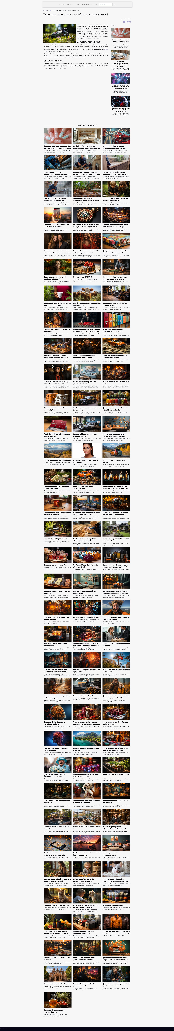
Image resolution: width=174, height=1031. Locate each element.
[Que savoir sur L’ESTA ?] (87, 267)
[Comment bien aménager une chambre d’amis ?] (87, 424)
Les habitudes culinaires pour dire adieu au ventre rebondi (57, 880)
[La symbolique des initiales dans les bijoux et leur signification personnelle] (87, 214)
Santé (77, 4)
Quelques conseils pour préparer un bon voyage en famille (115, 697)
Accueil (45, 10)
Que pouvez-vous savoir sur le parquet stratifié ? (114, 304)
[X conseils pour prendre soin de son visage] (87, 450)
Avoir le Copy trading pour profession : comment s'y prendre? (84, 960)
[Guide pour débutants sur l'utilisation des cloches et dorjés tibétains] (87, 188)
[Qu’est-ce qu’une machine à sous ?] (87, 607)
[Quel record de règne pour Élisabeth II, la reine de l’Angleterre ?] (58, 764)
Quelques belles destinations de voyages (86, 749)
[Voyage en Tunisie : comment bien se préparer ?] (116, 660)
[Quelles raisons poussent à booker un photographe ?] (87, 345)
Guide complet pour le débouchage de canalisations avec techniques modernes (57, 174)
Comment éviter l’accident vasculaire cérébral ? (54, 723)
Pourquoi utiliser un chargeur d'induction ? (55, 644)
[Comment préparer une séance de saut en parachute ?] (116, 607)
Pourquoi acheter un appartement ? (86, 828)
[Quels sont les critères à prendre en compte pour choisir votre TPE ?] (87, 319)
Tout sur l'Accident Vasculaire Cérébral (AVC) (56, 749)
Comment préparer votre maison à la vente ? (115, 540)
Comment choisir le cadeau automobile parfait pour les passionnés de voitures (113, 148)
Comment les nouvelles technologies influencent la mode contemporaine (120, 86)
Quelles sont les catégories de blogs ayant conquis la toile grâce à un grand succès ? (116, 960)
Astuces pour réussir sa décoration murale (112, 854)
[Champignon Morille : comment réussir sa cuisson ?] (58, 476)
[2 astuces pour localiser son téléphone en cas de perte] (58, 843)
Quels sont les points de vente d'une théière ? (85, 566)
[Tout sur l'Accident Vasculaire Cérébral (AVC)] (58, 738)
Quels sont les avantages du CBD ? (115, 775)
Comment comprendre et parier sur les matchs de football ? (115, 513)
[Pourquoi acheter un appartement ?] (87, 817)
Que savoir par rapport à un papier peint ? (84, 592)
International (70, 4)
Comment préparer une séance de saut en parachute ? (116, 618)
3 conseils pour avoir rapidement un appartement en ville (86, 513)
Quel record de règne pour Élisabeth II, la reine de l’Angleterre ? (54, 776)
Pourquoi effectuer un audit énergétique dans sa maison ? (56, 356)
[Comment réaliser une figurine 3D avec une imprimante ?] (87, 790)
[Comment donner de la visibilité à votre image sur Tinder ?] (87, 241)
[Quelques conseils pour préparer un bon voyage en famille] (116, 686)
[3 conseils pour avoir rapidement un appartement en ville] (87, 502)
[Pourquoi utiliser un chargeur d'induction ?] (58, 633)
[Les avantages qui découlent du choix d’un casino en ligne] (116, 738)
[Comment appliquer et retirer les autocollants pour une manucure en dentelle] (120, 33)
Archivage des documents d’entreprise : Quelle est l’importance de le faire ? (112, 331)
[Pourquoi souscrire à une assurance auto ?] (87, 476)
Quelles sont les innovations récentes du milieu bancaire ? (55, 671)
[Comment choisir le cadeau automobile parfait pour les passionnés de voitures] (116, 136)
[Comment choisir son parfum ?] (58, 555)
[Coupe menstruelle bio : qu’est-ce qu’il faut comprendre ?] (58, 293)
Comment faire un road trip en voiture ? (114, 461)
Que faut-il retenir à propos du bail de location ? (56, 618)
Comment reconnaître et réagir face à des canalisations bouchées (87, 173)
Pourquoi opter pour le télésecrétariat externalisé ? (114, 828)
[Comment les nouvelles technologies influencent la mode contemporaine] (120, 78)
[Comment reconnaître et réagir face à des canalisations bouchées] (87, 162)
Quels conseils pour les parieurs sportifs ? (57, 802)
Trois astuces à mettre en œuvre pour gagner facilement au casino (86, 723)
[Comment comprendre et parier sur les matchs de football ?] (116, 502)
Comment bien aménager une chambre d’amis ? (85, 435)
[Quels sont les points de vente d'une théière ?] (87, 555)
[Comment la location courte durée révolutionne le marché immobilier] (58, 214)
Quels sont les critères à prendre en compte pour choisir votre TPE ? (86, 331)
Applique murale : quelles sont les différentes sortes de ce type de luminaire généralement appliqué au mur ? (115, 489)
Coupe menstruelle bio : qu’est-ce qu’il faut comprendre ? (57, 304)
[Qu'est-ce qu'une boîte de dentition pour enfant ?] (87, 869)
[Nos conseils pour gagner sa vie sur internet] (116, 790)
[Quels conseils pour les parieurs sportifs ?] (58, 790)
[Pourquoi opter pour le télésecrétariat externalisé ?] (116, 817)
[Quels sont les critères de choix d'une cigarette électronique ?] (116, 555)
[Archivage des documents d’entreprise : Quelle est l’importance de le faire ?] (116, 319)
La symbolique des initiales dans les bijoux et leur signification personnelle (86, 227)
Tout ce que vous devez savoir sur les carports (86, 409)
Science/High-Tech (86, 4)
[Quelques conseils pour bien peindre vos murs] (87, 372)
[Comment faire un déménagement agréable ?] (116, 633)
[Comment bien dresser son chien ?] (58, 895)
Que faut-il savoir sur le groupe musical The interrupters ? (56, 383)
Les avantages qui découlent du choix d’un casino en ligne (115, 749)
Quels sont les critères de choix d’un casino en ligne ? (86, 775)
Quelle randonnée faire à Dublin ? (57, 460)
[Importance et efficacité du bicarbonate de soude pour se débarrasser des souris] (116, 869)
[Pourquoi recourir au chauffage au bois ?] (116, 372)
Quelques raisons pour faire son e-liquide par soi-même (115, 409)
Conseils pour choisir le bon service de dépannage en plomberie (55, 200)
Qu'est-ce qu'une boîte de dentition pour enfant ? (83, 880)
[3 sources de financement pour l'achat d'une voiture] (116, 345)
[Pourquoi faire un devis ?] (87, 686)
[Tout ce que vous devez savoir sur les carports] (87, 398)
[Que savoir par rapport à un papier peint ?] (87, 581)
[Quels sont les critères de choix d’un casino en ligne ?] (87, 764)
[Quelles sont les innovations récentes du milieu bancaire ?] (58, 660)
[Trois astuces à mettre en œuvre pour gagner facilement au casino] (87, 712)
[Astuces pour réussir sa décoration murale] (116, 843)
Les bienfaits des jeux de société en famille (57, 330)
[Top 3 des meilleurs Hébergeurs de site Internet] (58, 424)
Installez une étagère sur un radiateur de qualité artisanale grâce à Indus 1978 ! (114, 174)
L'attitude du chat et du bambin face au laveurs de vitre (85, 906)
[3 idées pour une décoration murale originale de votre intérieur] (116, 424)
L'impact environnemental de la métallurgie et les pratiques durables (115, 227)
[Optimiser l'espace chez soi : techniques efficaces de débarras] (87, 136)
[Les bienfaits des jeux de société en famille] (58, 319)
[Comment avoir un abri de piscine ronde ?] (58, 817)
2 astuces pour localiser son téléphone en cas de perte (55, 854)
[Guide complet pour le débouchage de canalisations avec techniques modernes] (58, 162)
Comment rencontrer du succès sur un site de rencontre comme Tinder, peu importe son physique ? (56, 254)
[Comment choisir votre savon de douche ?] (58, 581)
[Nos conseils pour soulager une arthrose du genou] (58, 686)
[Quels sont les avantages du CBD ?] (116, 764)
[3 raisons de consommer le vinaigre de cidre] (58, 1000)
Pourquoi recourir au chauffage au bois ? (116, 383)
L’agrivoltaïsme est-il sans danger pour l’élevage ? (87, 304)
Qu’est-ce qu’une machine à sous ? (87, 617)
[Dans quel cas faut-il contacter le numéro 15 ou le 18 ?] (58, 502)
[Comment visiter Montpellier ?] (58, 974)
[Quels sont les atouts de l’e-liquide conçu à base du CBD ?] (58, 921)
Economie (61, 4)
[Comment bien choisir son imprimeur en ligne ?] (87, 921)
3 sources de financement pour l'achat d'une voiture (114, 356)
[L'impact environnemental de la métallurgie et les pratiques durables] (116, 214)
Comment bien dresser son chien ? (57, 905)
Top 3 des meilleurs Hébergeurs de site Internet (57, 435)
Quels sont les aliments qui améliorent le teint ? (55, 278)
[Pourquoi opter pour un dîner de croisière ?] (58, 947)
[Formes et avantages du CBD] (58, 529)
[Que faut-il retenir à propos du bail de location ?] (58, 607)
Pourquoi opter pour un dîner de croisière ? (57, 959)
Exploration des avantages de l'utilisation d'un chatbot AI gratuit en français (120, 109)
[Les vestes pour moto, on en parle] (116, 921)
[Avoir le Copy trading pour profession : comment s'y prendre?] (87, 947)
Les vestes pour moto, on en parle (116, 931)
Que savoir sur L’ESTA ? (82, 277)
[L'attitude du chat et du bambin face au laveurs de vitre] (87, 895)
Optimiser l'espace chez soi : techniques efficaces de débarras (86, 147)
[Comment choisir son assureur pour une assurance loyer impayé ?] (116, 267)
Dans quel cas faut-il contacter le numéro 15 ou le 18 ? (57, 513)
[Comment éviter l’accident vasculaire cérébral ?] (58, 712)
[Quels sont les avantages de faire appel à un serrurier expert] (116, 974)
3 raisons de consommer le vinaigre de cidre (54, 1011)
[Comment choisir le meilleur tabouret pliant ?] (58, 398)
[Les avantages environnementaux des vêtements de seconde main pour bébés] (120, 55)
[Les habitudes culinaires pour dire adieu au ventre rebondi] (58, 869)
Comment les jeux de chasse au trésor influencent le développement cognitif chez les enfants (115, 201)
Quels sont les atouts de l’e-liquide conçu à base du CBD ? (56, 932)
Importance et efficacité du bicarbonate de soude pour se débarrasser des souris (114, 881)
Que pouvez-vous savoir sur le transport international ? (114, 252)
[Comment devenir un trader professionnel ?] (87, 974)
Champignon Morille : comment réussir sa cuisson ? (56, 487)
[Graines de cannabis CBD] (116, 895)
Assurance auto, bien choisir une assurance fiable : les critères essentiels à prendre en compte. (115, 593)
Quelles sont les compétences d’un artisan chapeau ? (85, 540)
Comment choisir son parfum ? (56, 565)
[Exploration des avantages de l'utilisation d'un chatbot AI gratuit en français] (120, 101)
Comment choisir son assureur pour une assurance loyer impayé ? (114, 279)
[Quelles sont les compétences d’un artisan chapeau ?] (87, 529)
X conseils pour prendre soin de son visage (86, 461)
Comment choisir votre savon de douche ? (57, 592)
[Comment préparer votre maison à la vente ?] (116, 529)
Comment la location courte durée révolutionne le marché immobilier (57, 227)
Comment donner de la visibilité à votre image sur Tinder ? (86, 252)
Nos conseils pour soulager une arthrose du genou (56, 697)
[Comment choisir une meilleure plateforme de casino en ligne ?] (87, 633)
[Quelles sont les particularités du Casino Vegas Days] (87, 843)
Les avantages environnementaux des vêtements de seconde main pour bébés (120, 64)
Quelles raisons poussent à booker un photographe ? (84, 356)
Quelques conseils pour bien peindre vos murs (84, 383)
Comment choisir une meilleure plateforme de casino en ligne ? (86, 644)
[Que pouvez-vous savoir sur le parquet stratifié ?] (116, 293)
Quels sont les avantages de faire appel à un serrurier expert (116, 985)
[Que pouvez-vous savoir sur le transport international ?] (116, 241)
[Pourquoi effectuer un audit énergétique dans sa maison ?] (58, 345)
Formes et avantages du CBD (55, 539)
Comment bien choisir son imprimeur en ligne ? (83, 932)
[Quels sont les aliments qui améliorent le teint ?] (58, 267)
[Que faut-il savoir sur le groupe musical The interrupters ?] (58, 372)
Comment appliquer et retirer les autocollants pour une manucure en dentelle (121, 41)
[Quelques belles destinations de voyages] (87, 738)
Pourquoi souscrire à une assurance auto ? (83, 487)
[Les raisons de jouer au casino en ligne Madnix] (87, 660)
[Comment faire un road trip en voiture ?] (116, 450)
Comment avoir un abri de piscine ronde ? (57, 828)
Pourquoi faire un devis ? (83, 696)
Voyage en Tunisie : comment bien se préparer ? (116, 671)
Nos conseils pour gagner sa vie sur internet (115, 802)
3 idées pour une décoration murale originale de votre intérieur (113, 436)
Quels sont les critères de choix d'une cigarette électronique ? (115, 566)
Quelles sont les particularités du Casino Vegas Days (86, 854)
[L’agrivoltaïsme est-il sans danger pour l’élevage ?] (87, 293)
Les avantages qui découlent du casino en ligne (115, 723)
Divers (95, 4)
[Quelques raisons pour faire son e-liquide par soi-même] (116, 398)
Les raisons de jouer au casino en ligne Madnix (86, 671)
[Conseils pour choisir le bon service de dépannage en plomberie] (58, 188)
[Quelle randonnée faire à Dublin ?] (58, 450)
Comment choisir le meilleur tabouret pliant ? (55, 409)
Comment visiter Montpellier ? (56, 984)
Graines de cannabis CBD (112, 905)
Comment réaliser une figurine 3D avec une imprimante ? (86, 802)
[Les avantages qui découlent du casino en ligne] (116, 712)
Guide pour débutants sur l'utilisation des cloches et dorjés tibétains (86, 200)
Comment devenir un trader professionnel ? (84, 985)
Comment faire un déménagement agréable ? (116, 644)
